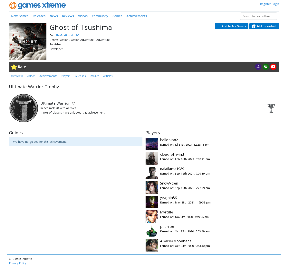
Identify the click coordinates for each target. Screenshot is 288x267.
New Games (19, 16)
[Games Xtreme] (38, 5)
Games (117, 16)
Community (100, 16)
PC (77, 35)
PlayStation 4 (64, 35)
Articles (108, 76)
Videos (83, 16)
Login (275, 4)
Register (265, 4)
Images (94, 76)
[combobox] (258, 16)
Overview (17, 76)
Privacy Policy (17, 263)
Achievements (137, 16)
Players (66, 76)
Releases (39, 16)
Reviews (68, 16)
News (54, 16)
